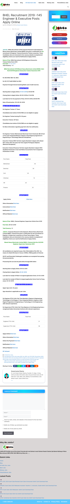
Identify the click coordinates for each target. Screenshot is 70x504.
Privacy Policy (55, 501)
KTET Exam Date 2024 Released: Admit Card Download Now (58, 84)
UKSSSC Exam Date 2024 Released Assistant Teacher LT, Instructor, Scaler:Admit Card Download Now (28, 485)
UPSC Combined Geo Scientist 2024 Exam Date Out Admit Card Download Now (22, 498)
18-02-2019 (23, 272)
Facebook (59, 38)
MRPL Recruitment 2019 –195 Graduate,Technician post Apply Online (20, 360)
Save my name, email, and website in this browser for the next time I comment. (23, 420)
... (12, 380)
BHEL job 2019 (28, 356)
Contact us (47, 501)
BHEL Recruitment (36, 356)
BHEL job (22, 356)
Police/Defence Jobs (63, 2)
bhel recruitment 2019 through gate (30, 359)
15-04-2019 (12, 63)
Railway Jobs (51, 2)
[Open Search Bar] (68, 7)
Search (54, 14)
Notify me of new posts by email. (13, 428)
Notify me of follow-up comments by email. (16, 425)
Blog (21, 2)
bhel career (17, 356)
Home (16, 2)
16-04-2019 (23, 91)
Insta (59, 43)
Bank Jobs (41, 2)
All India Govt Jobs (30, 2)
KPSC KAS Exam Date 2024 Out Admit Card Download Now (59, 93)
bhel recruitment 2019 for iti (15, 359)
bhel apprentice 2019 (9, 356)
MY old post (6, 351)
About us (39, 501)
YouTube (59, 34)
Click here (12, 210)
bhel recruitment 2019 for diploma (19, 357)
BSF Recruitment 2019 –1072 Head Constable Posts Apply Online (19, 362)
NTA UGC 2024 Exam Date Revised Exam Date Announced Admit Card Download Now (24, 481)
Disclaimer (64, 501)
